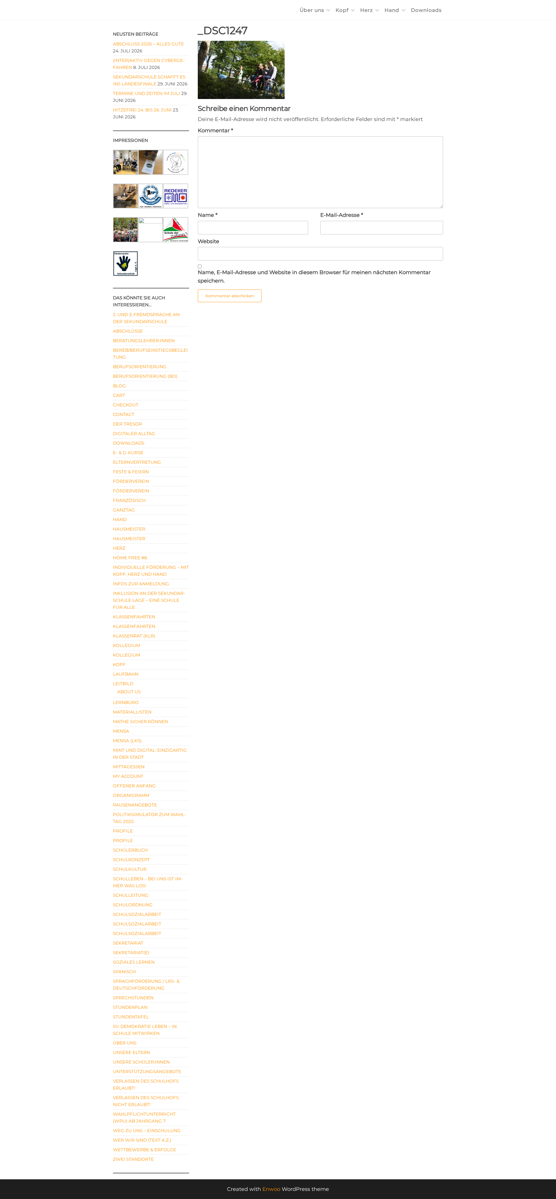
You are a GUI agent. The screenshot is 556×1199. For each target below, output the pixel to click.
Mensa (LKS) (127, 740)
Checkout (125, 405)
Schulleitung (130, 895)
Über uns (312, 10)
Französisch (129, 500)
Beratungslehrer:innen (144, 340)
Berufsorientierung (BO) (145, 376)
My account (128, 776)
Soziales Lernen (134, 962)
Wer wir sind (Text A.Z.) (142, 1140)
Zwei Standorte (133, 1159)
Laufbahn (125, 674)
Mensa (121, 731)
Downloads (426, 10)
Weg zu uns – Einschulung (147, 1130)
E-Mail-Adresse (341, 215)
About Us (129, 691)
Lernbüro (126, 702)
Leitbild (123, 683)
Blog (119, 385)
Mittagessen (129, 766)
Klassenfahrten (134, 616)
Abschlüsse (128, 331)
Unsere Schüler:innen (141, 1062)
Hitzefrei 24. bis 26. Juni (142, 110)
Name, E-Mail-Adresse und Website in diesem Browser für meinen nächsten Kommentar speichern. (314, 276)
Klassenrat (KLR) (134, 636)
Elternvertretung (137, 462)
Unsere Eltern (131, 1052)
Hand (392, 10)
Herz (366, 10)
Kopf (342, 10)
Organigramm (131, 795)
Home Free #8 (130, 557)
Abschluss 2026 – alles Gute (148, 44)
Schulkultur (130, 869)
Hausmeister (129, 529)
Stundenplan (130, 1007)
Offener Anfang (134, 786)
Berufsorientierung (140, 366)
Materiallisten (132, 712)
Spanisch (124, 971)
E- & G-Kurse (128, 452)
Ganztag (124, 510)
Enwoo (271, 1189)
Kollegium (126, 645)
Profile (123, 831)
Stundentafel (131, 1017)
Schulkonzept (131, 859)
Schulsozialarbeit (137, 914)
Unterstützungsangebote (147, 1071)
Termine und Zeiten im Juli (146, 93)
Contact (123, 414)
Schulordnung (133, 905)
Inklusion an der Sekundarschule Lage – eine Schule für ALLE (149, 600)
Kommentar (215, 130)
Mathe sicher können (140, 721)
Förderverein (131, 481)
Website (208, 241)
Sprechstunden (133, 997)
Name (207, 215)
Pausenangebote (135, 805)
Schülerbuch (130, 850)
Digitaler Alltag (134, 433)
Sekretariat (128, 943)
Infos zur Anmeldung (141, 583)
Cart (119, 395)
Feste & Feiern (131, 471)
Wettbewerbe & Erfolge (144, 1149)
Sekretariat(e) (131, 952)
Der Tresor (127, 424)
